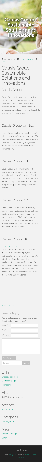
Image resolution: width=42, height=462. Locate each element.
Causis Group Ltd (9, 246)
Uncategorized (8, 421)
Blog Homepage (9, 380)
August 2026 (7, 409)
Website (5, 335)
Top (17, 450)
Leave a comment (26, 59)
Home (4, 62)
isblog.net (12, 455)
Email (5, 330)
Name (5, 325)
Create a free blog (10, 376)
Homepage (6, 384)
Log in (4, 437)
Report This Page (8, 305)
